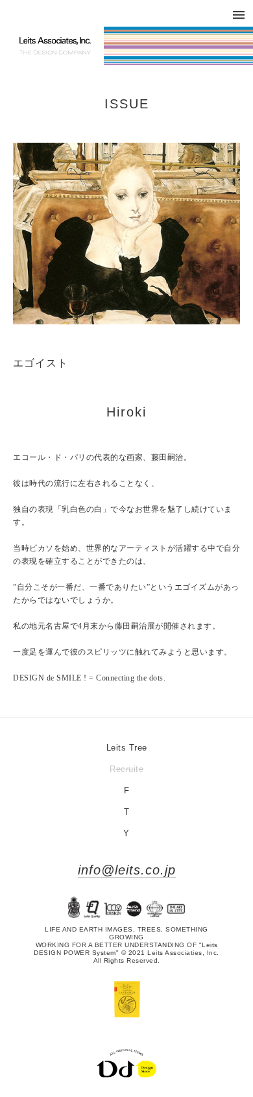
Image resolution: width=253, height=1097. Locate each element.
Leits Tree (126, 748)
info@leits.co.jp (127, 870)
